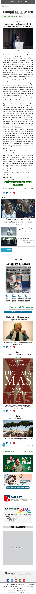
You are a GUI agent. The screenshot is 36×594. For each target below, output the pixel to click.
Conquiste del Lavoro (8, 16)
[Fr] (20, 580)
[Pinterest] (14, 193)
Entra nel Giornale (21, 307)
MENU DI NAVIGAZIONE (18, 2)
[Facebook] (7, 193)
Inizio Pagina (29, 188)
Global (20, 16)
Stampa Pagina (9, 188)
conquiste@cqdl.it (16, 590)
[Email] (4, 193)
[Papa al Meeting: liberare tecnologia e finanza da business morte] (9, 231)
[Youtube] (24, 580)
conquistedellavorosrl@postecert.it (18, 592)
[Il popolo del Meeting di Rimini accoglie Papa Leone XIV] (9, 241)
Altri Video (6, 250)
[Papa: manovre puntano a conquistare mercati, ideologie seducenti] (18, 208)
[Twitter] (10, 193)
